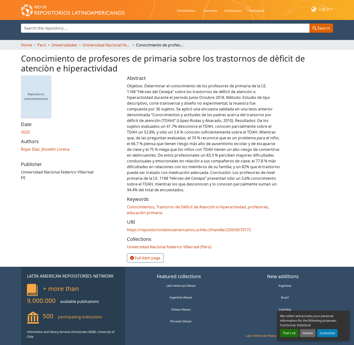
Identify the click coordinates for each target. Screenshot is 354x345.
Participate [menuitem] (256, 10)
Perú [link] (41, 45)
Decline (307, 333)
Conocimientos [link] (140, 207)
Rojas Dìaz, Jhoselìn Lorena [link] (45, 149)
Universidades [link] (64, 45)
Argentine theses (181, 297)
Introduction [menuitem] (186, 10)
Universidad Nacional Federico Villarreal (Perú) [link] (107, 45)
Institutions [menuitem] (233, 10)
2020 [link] (25, 132)
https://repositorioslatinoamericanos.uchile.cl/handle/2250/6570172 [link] (189, 229)
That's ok (289, 333)
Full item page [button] (147, 258)
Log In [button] (325, 9)
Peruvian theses (181, 321)
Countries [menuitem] (210, 10)
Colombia (285, 309)
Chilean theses (181, 309)
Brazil (285, 297)
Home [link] (26, 45)
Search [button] (323, 28)
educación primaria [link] (144, 212)
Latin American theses (181, 286)
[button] (73, 9)
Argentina (284, 286)
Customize (327, 333)
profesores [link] (258, 207)
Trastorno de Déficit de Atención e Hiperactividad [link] (201, 207)
